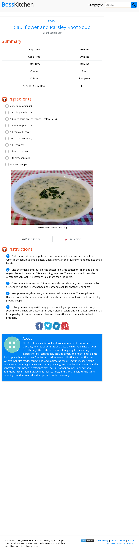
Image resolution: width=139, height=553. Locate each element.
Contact (130, 543)
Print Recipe (33, 239)
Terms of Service (117, 540)
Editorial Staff (43, 338)
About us (121, 543)
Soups (51, 20)
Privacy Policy (102, 540)
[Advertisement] (52, 419)
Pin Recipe (74, 239)
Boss (18, 4)
